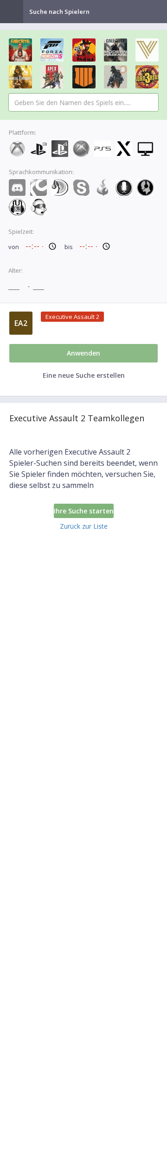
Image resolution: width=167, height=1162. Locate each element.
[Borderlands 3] (147, 76)
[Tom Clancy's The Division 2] (115, 76)
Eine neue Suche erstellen (84, 375)
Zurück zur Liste (84, 526)
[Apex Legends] (52, 76)
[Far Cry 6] (20, 50)
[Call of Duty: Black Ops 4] (84, 76)
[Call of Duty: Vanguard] (147, 50)
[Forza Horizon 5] (52, 50)
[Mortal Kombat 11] (20, 76)
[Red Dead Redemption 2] (84, 50)
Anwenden (83, 353)
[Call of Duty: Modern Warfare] (115, 50)
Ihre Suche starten (84, 510)
